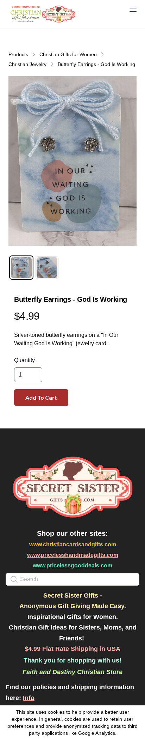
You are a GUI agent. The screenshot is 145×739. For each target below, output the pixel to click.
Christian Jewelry (27, 64)
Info (28, 697)
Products (18, 54)
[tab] (21, 267)
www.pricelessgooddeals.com (72, 565)
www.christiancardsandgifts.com (72, 544)
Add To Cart (41, 397)
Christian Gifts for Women (68, 54)
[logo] (42, 14)
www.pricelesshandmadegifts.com (72, 555)
